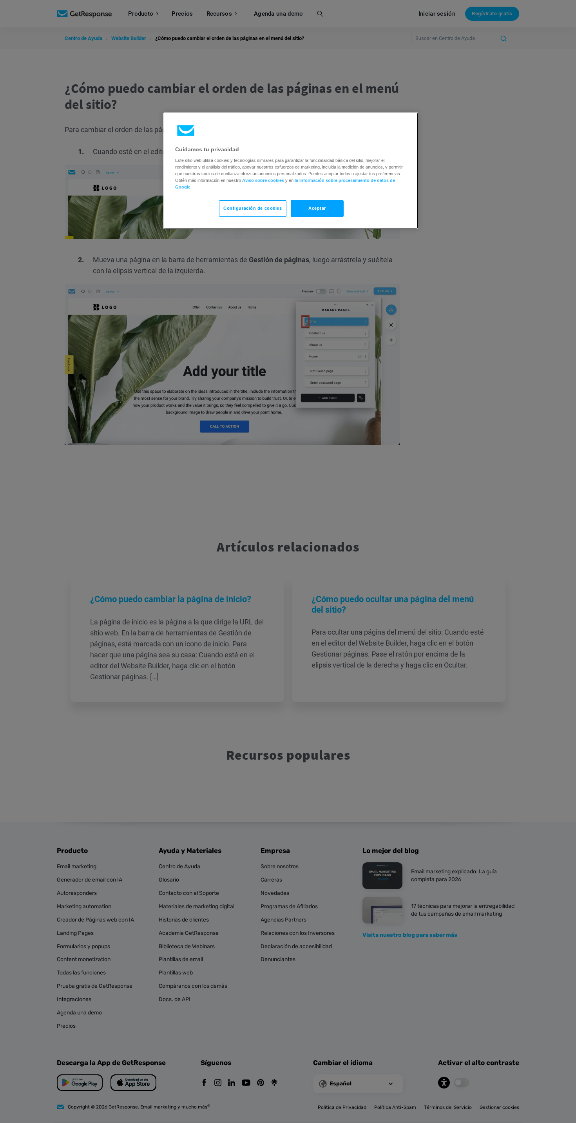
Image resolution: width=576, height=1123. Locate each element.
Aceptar (317, 208)
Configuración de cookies (252, 208)
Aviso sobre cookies (263, 180)
